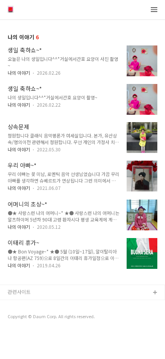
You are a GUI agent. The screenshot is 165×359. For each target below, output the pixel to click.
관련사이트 (19, 291)
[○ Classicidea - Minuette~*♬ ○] (10, 10)
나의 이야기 (19, 72)
